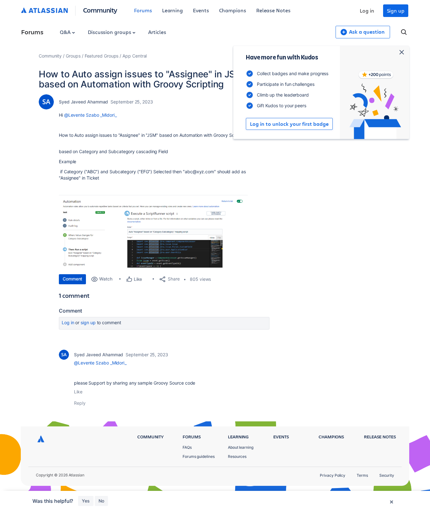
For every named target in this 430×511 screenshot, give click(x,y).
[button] (153, 231)
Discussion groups (110, 32)
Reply (80, 403)
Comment (72, 278)
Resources (237, 456)
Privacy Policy (332, 475)
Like (78, 391)
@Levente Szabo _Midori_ (90, 115)
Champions (232, 10)
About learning (240, 447)
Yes (86, 500)
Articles (157, 32)
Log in (367, 10)
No (101, 500)
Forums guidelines (199, 456)
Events (201, 10)
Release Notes (273, 10)
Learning (172, 10)
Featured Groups (102, 55)
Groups (73, 55)
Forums (143, 10)
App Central (134, 55)
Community (100, 9)
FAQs (187, 447)
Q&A (66, 32)
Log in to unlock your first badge (289, 123)
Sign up (396, 10)
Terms (362, 475)
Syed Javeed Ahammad (83, 101)
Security (386, 475)
